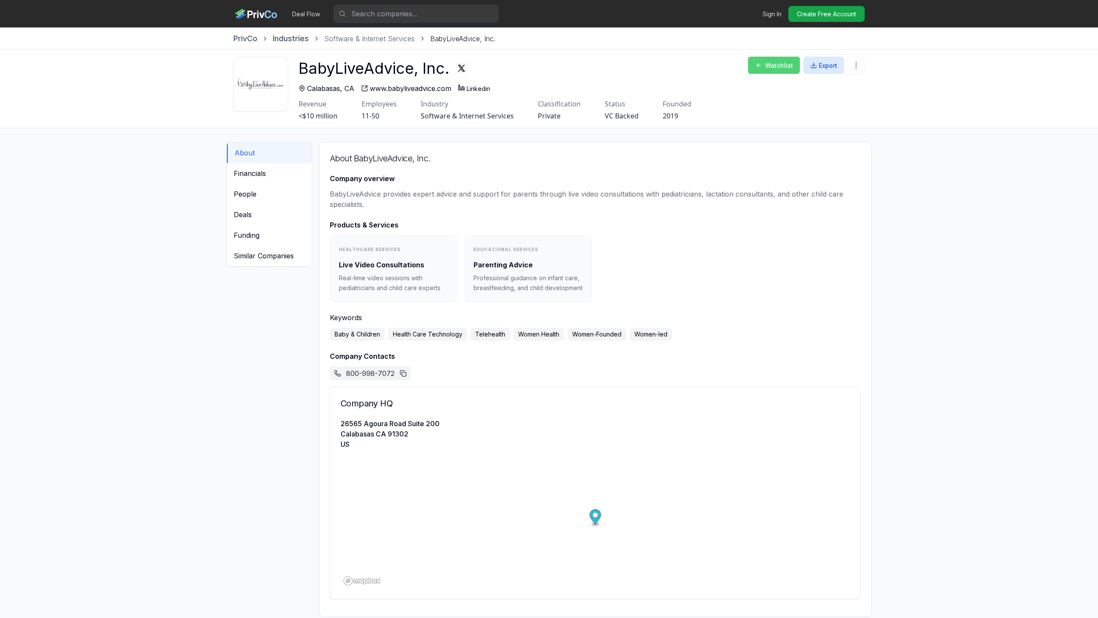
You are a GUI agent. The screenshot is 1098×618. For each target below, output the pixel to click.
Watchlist (779, 65)
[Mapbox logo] (362, 581)
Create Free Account (826, 14)
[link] (462, 38)
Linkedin (478, 88)
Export (828, 65)
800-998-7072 (370, 373)
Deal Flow (306, 14)
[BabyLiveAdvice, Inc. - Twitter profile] (461, 68)
